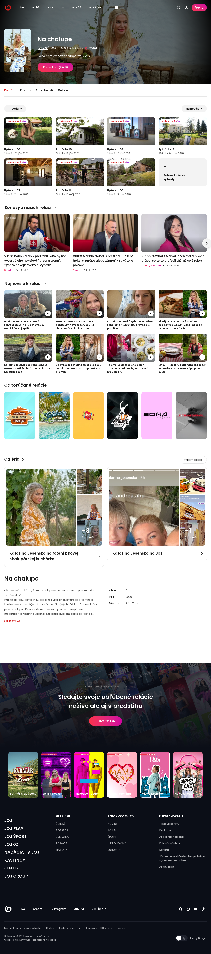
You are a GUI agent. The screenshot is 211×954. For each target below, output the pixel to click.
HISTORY (61, 850)
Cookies (50, 928)
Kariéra (164, 850)
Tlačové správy (169, 824)
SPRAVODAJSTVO (121, 815)
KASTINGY (14, 860)
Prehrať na (50, 67)
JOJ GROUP (16, 876)
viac (85, 56)
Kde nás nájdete (169, 843)
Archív (35, 7)
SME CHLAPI (63, 837)
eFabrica (51, 939)
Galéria (63, 90)
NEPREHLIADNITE (171, 815)
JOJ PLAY (13, 828)
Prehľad (9, 90)
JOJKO (11, 844)
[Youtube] (195, 909)
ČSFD (41, 47)
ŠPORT (112, 837)
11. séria (13, 109)
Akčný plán (166, 867)
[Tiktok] (203, 909)
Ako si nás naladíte (171, 837)
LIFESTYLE (63, 815)
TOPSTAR (62, 830)
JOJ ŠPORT (15, 836)
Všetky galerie (193, 460)
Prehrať (101, 721)
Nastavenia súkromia (70, 928)
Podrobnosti (44, 90)
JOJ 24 (76, 7)
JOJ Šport (95, 7)
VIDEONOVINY (117, 843)
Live (21, 7)
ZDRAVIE (61, 843)
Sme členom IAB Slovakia (99, 928)
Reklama (165, 830)
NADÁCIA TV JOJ (21, 852)
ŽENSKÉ (60, 824)
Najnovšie (192, 109)
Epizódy (25, 90)
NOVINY (112, 824)
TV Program (56, 7)
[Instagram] (188, 909)
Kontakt (121, 928)
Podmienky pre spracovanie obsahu (22, 928)
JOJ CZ (11, 868)
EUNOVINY (114, 850)
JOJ (8, 820)
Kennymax (24, 939)
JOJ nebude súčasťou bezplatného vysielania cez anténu (182, 858)
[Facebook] (180, 909)
